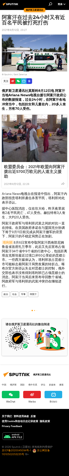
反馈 (33, 416)
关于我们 (7, 416)
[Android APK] (13, 436)
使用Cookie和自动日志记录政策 (20, 421)
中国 (4, 384)
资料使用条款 (21, 416)
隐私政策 (45, 421)
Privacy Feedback (12, 426)
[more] (63, 183)
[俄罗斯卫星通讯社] (11, 5)
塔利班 (8, 242)
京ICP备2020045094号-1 (16, 450)
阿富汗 (33, 294)
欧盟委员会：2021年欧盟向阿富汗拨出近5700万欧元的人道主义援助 (34, 171)
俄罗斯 (13, 384)
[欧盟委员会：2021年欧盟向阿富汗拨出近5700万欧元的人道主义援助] (34, 138)
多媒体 (52, 384)
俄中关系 (32, 384)
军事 (23, 294)
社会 (14, 294)
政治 (5, 294)
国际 (22, 384)
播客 (61, 384)
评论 (43, 384)
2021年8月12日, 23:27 (14, 30)
